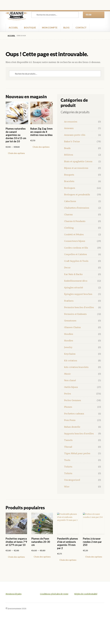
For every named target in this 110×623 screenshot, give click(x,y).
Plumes (68, 407)
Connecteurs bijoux (74, 241)
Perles (67, 393)
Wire (66, 486)
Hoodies (68, 334)
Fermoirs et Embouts (75, 314)
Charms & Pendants (74, 221)
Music (67, 373)
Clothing (69, 227)
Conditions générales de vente (54, 594)
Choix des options (16, 153)
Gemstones (70, 320)
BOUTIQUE (30, 27)
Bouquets (69, 174)
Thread (68, 446)
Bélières (68, 154)
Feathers (69, 300)
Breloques (69, 188)
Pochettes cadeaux (74, 413)
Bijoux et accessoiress (76, 168)
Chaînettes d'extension (76, 207)
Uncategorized (72, 480)
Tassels (68, 440)
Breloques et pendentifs (77, 194)
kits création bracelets (76, 367)
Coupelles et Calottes (75, 254)
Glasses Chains (72, 327)
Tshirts (68, 466)
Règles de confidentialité (85, 594)
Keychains (70, 353)
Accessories (70, 121)
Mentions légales (13, 594)
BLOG (66, 27)
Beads (67, 148)
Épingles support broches (78, 294)
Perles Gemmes (72, 400)
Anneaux (69, 128)
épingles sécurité (73, 287)
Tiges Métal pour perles (77, 453)
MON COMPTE (49, 27)
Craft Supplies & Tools (76, 261)
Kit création (70, 360)
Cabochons (70, 201)
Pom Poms (70, 420)
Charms (68, 214)
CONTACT (81, 27)
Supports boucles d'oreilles (79, 433)
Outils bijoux (71, 387)
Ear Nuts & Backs (73, 274)
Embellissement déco (75, 280)
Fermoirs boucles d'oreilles (79, 307)
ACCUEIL (13, 27)
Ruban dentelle (72, 427)
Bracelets (69, 181)
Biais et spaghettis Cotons (78, 161)
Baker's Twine (72, 141)
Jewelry (68, 347)
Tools (67, 460)
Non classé (70, 380)
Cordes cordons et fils (76, 247)
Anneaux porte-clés (74, 135)
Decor (67, 267)
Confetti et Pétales (74, 234)
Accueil (11, 36)
